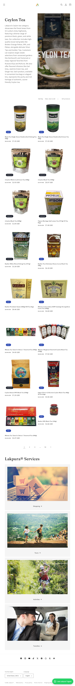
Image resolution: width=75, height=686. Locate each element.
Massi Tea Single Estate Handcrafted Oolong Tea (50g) (21, 137)
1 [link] (24, 447)
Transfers (36, 646)
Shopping (36, 506)
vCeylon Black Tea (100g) (46, 180)
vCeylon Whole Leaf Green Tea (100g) (17, 180)
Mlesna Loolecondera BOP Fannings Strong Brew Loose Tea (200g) (54, 307)
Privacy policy (28, 682)
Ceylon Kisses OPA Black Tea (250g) (16, 392)
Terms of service (38, 682)
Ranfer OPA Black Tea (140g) (47, 421)
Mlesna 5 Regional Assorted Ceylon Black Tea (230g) (53, 350)
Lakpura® (11, 682)
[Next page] (51, 447)
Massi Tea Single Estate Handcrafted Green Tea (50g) (53, 137)
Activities (36, 599)
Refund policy (19, 682)
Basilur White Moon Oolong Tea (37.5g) (17, 264)
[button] (4, 5)
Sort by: (40, 99)
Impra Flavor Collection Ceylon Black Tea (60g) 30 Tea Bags (53, 393)
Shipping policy (48, 682)
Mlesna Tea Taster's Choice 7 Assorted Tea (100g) (21, 349)
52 (45, 447)
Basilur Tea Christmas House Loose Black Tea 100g (53, 264)
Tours (37, 553)
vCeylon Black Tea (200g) (13, 221)
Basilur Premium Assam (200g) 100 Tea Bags (19, 306)
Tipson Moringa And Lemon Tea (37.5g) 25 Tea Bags (53, 221)
